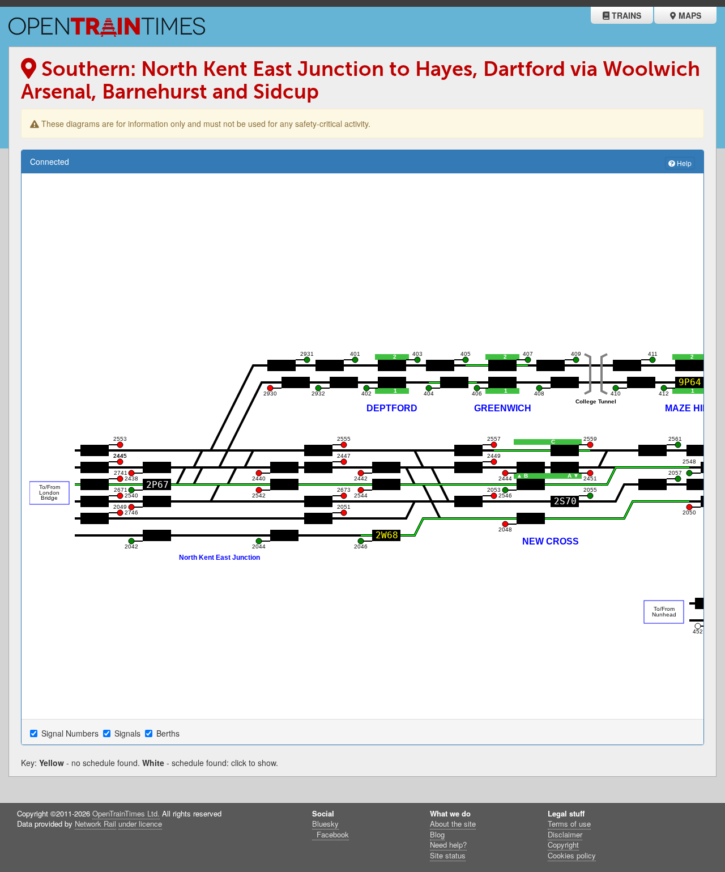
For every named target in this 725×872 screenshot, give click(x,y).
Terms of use (569, 823)
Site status (448, 855)
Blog (437, 834)
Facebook (331, 834)
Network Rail (95, 823)
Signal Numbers (71, 733)
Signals (128, 733)
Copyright (563, 844)
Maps (688, 15)
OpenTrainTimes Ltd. (126, 813)
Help (683, 163)
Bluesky (325, 823)
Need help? (448, 844)
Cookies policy (572, 855)
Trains (625, 15)
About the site (453, 823)
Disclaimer (565, 834)
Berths (169, 733)
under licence (140, 823)
